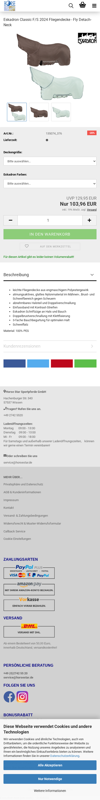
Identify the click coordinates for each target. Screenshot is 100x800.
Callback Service (14, 531)
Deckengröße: (12, 152)
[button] (10, 220)
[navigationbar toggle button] (94, 6)
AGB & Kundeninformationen (22, 492)
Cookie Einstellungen (17, 539)
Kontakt (8, 507)
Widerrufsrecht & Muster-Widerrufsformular (32, 523)
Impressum (11, 500)
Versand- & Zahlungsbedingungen (25, 515)
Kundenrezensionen (21, 346)
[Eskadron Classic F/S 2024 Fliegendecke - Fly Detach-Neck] (50, 66)
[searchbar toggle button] (71, 6)
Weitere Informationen (50, 791)
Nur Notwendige (50, 779)
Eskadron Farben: (15, 174)
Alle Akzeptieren (50, 765)
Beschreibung (16, 274)
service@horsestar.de (18, 677)
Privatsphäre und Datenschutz (23, 484)
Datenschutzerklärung (64, 756)
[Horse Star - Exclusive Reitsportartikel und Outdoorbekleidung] (8, 6)
